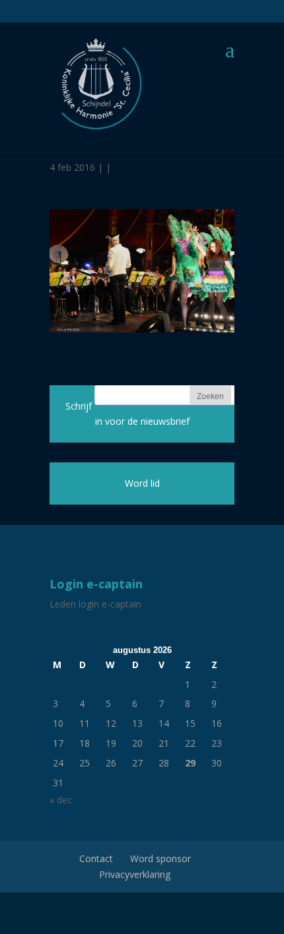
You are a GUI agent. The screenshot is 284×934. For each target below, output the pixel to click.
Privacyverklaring (134, 874)
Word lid (142, 483)
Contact (96, 858)
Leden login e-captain (95, 604)
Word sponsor (160, 858)
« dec (61, 800)
